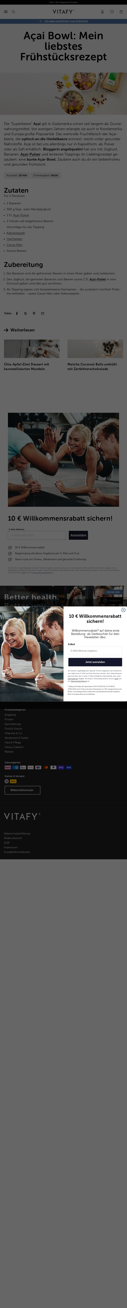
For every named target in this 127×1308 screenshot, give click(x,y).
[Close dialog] (124, 610)
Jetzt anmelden (95, 662)
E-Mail (71, 644)
